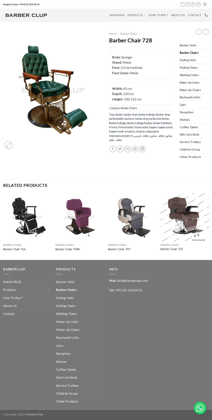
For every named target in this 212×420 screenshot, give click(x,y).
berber (165, 118)
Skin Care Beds (189, 134)
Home (113, 33)
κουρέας (130, 131)
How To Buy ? (158, 15)
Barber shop (163, 114)
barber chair (130, 114)
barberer (129, 118)
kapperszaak (116, 131)
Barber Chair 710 (171, 249)
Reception (186, 112)
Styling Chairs (189, 67)
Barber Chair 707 (119, 249)
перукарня (152, 131)
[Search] (205, 4)
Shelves (185, 119)
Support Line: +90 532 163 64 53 (21, 4)
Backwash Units (190, 97)
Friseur (113, 127)
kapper (153, 127)
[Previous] (3, 226)
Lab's (183, 104)
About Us (178, 15)
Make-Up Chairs (190, 90)
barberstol (155, 118)
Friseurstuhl (141, 127)
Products (135, 15)
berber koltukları (162, 123)
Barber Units (188, 45)
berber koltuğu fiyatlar (139, 123)
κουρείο (140, 131)
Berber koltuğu (117, 123)
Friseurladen (125, 127)
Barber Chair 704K (67, 249)
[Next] (209, 226)
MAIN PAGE (117, 15)
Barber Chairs (128, 33)
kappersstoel (165, 127)
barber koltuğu (147, 114)
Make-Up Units (189, 82)
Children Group (190, 149)
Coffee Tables (189, 127)
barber (119, 114)
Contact (195, 15)
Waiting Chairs (189, 75)
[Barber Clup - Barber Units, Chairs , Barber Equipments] (26, 15)
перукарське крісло (121, 135)
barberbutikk (116, 118)
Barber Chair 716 (14, 249)
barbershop (141, 118)
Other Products (190, 157)
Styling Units (188, 60)
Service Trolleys (190, 142)
